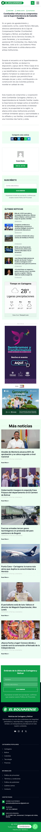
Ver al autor (20, 166)
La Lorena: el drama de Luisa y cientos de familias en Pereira (24, 236)
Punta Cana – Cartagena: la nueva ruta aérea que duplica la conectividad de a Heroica (18, 569)
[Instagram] (19, 731)
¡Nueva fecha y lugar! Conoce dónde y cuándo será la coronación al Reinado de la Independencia (20, 645)
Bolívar (10, 10)
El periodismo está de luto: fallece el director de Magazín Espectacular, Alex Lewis (19, 607)
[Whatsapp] (35, 826)
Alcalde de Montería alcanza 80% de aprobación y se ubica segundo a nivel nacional (18, 454)
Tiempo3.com (24, 315)
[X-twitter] (26, 731)
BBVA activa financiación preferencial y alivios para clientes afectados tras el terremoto (23, 249)
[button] (32, 3)
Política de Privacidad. (25, 197)
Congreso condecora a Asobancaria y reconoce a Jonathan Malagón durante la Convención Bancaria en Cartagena (24, 228)
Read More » (5, 462)
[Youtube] (15, 731)
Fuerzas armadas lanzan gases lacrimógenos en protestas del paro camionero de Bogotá (17, 530)
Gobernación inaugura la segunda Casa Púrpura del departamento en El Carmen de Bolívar (19, 492)
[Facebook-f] (22, 731)
